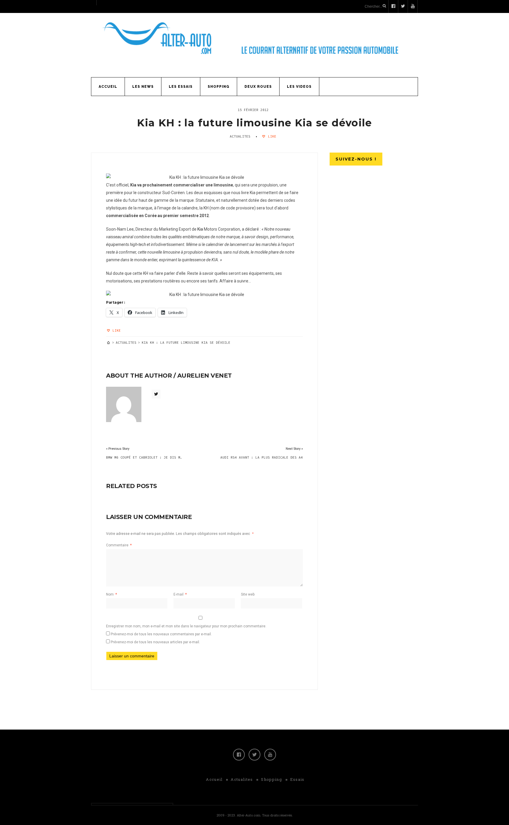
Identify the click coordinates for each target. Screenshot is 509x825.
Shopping (218, 87)
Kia (200, 229)
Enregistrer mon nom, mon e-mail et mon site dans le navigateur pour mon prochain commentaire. (186, 626)
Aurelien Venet (204, 375)
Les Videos (299, 87)
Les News (143, 87)
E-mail (180, 594)
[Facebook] (239, 754)
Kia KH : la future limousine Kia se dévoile (254, 123)
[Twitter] (254, 754)
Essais (297, 779)
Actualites (240, 136)
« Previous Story (117, 449)
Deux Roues (258, 87)
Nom (111, 594)
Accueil (108, 87)
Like (271, 136)
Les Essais (181, 87)
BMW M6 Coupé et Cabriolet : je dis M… (144, 457)
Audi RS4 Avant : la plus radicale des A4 (261, 457)
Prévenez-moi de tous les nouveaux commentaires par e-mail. (161, 634)
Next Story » (294, 449)
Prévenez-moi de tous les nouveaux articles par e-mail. (155, 642)
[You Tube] (270, 754)
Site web (247, 594)
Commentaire (119, 545)
